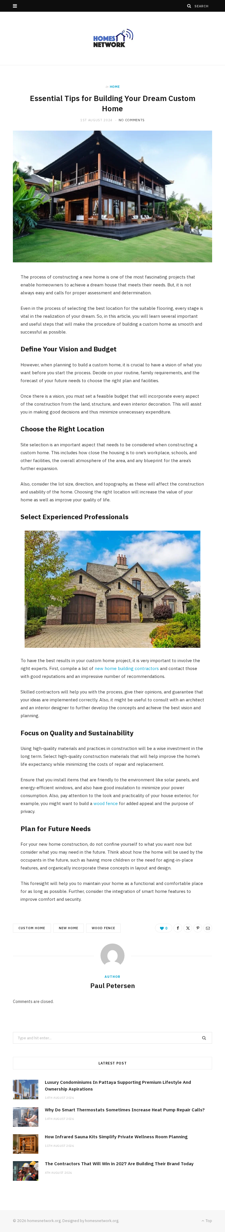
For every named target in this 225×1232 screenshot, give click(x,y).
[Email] (207, 928)
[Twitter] (187, 928)
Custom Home (31, 928)
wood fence (103, 928)
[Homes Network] (112, 38)
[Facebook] (177, 928)
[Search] (189, 6)
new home (68, 928)
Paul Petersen (112, 985)
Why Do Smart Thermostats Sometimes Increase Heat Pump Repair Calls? (125, 1110)
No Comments (132, 120)
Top (208, 1220)
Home (115, 87)
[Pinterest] (197, 928)
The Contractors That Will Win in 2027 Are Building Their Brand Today (119, 1163)
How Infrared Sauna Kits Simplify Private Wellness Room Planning (116, 1136)
